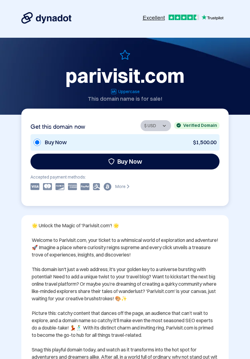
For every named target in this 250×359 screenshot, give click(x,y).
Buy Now (129, 161)
